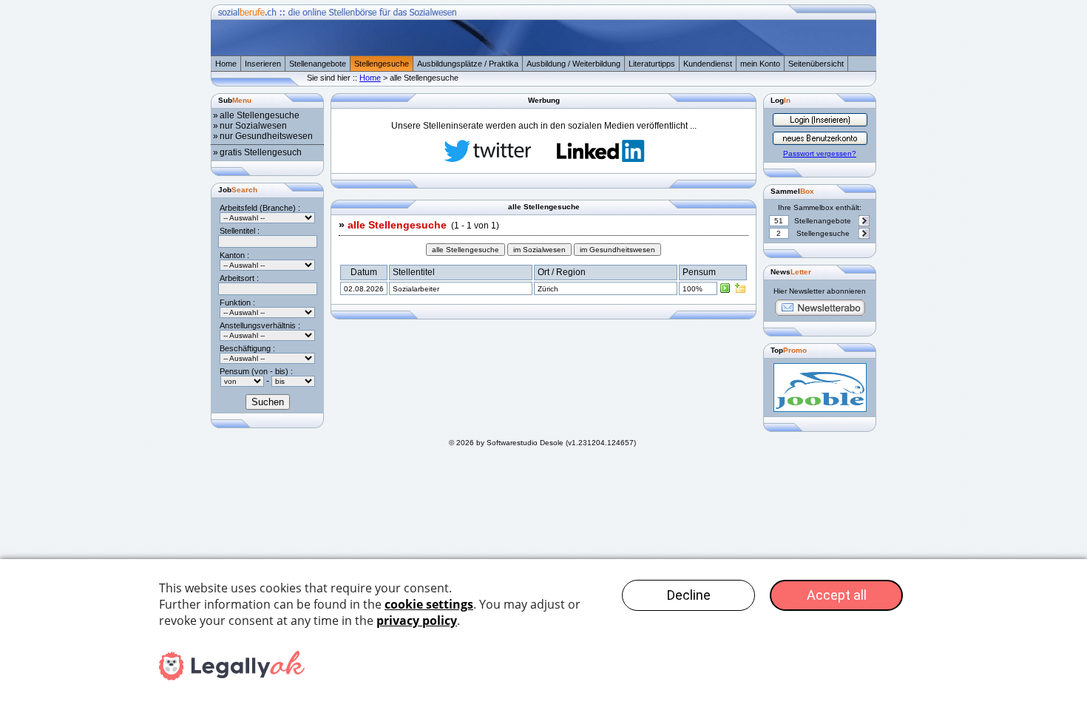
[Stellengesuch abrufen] (725, 291)
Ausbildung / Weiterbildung (573, 63)
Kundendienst (707, 63)
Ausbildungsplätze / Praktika (467, 63)
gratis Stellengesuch (261, 152)
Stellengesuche (381, 63)
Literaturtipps (652, 63)
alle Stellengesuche (259, 115)
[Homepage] (543, 52)
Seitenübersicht (816, 63)
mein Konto (760, 63)
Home (226, 63)
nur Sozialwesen (253, 126)
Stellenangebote (317, 63)
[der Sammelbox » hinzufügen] (740, 291)
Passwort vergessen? (819, 153)
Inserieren (263, 63)
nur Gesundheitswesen (266, 136)
